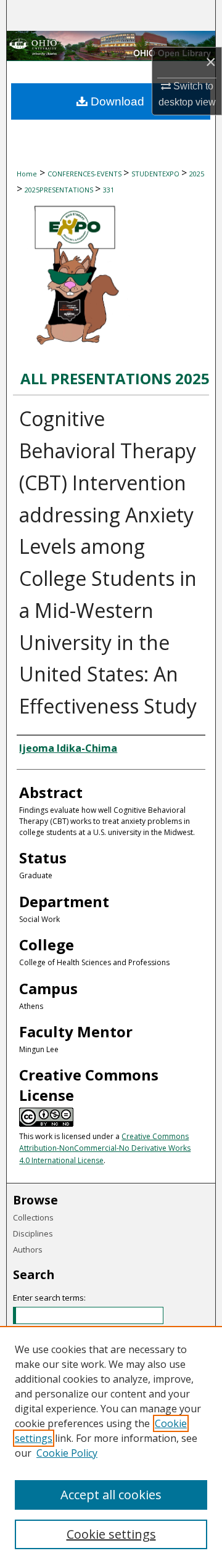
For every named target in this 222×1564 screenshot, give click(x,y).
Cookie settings (111, 1534)
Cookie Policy (66, 1453)
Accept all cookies (111, 1494)
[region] (111, 1445)
